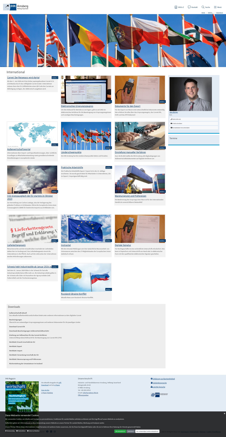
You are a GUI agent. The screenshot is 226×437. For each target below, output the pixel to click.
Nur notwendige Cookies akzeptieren (147, 431)
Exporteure (219, 12)
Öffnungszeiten (83, 395)
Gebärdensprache (160, 383)
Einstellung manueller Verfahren (130, 152)
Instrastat (66, 245)
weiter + (55, 77)
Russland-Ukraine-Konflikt (73, 294)
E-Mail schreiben (177, 123)
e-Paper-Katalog (47, 393)
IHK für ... (210, 12)
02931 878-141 (176, 119)
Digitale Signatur (123, 245)
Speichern (131, 431)
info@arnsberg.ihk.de (90, 393)
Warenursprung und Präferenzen (130, 196)
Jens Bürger (174, 112)
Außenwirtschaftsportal (18, 149)
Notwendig (11, 431)
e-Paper (57, 385)
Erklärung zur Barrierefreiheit (164, 379)
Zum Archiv (45, 390)
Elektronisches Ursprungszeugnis (77, 106)
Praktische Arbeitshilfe (72, 167)
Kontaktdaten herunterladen (181, 128)
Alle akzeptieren (120, 431)
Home (203, 12)
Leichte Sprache (159, 387)
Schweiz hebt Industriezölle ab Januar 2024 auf (30, 267)
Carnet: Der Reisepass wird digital (23, 77)
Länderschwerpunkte (71, 152)
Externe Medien (34, 431)
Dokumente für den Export (127, 106)
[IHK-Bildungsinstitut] (159, 394)
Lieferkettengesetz (16, 245)
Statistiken (21, 431)
